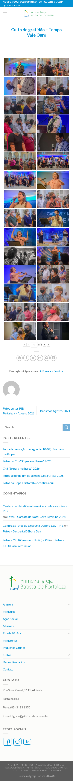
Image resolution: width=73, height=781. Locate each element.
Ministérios (10, 640)
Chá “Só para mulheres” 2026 (21, 468)
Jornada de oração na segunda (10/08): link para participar (33, 451)
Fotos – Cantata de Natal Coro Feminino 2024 (36, 516)
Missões (8, 626)
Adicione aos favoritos (51, 371)
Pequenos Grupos (14, 647)
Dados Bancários (14, 662)
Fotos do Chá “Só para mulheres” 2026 (27, 461)
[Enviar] (66, 427)
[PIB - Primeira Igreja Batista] (38, 13)
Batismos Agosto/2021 (55, 411)
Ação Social (10, 619)
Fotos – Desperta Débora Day (22, 531)
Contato (8, 669)
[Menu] (5, 13)
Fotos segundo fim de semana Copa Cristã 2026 (33, 475)
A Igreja (8, 604)
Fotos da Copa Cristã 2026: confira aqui (28, 483)
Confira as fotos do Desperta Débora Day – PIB (33, 525)
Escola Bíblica (12, 633)
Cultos (7, 655)
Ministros (9, 611)
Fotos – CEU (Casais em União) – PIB (26, 540)
